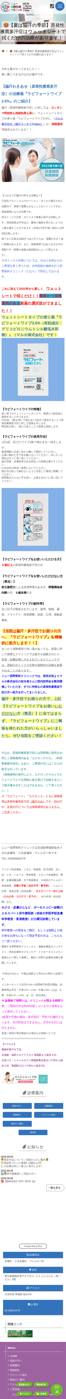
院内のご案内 (17, 1124)
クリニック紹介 (49, 1115)
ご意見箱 (42, 1394)
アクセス (25, 1394)
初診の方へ (25, 1384)
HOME (13, 1356)
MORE (33, 1132)
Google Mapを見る (33, 1246)
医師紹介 (17, 1115)
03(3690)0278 (16, 858)
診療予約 (42, 1384)
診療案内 (49, 1106)
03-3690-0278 (12, 1310)
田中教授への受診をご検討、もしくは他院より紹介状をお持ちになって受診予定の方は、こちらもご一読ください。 (32, 936)
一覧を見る (54, 1187)
